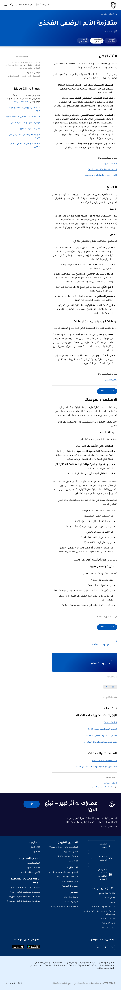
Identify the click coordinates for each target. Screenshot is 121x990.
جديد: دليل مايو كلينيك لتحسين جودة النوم (24, 109)
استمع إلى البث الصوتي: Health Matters (23, 117)
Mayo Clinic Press (21, 102)
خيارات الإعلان (13, 76)
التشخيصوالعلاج (97, 40)
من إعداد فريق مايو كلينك (106, 617)
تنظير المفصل (111, 380)
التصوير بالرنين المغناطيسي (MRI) (102, 170)
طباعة (108, 687)
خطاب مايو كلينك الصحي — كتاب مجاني (25, 145)
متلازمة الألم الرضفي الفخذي (77, 24)
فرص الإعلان (26, 76)
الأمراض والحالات (107, 14)
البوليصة (36, 76)
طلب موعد (109, 32)
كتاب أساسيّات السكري (30, 129)
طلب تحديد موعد (107, 391)
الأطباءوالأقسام (83, 40)
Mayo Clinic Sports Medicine (104, 761)
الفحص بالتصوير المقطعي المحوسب (101, 175)
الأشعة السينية (110, 164)
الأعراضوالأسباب (111, 40)
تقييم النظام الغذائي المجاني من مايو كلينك (24, 136)
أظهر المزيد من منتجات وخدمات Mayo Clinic (98, 767)
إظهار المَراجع (111, 697)
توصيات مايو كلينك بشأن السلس (25, 123)
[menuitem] (110, 40)
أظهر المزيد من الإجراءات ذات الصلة (102, 742)
